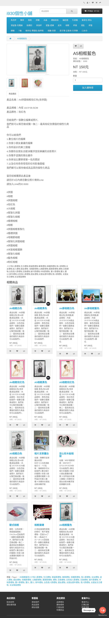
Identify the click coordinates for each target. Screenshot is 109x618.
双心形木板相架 (66, 455)
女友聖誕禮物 (15, 585)
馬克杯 (13, 20)
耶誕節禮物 (56, 577)
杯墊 (90, 25)
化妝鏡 (75, 20)
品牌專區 (60, 602)
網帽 (12, 31)
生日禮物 (47, 577)
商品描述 (12, 94)
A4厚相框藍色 (91, 308)
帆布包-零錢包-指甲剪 (35, 31)
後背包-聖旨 (87, 20)
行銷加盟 (60, 607)
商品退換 (35, 605)
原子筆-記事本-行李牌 (69, 31)
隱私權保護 (11, 605)
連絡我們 (35, 602)
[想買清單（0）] (93, 3)
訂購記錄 (85, 605)
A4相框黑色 (40, 308)
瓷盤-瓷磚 (50, 25)
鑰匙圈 (65, 20)
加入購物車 (87, 88)
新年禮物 (39, 582)
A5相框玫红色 (66, 382)
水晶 (45, 20)
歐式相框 (14, 525)
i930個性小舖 (19, 13)
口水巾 (84, 31)
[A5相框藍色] (38, 59)
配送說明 (10, 602)
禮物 (55, 580)
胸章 (22, 20)
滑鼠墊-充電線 (17, 25)
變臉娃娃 (55, 20)
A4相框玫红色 (16, 382)
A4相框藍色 (65, 525)
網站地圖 (35, 607)
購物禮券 (60, 605)
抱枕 (30, 20)
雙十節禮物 (19, 582)
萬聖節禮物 (47, 580)
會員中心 (85, 602)
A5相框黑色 (40, 382)
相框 (67, 25)
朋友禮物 (17, 580)
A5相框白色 (15, 453)
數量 (75, 76)
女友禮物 (95, 577)
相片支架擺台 (41, 453)
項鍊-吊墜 (52, 31)
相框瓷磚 (39, 525)
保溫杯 (39, 25)
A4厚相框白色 (66, 308)
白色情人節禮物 (72, 580)
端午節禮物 (93, 580)
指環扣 (29, 25)
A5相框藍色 (22, 38)
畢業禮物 (66, 577)
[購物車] (96, 3)
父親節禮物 (36, 580)
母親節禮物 (75, 577)
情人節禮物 (85, 577)
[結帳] (100, 3)
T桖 (20, 31)
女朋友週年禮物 (72, 582)
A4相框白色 (15, 308)
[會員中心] (88, 3)
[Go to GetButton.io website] (102, 615)
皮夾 (60, 25)
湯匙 (83, 25)
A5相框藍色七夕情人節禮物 (31, 577)
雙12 (32, 582)
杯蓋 (75, 25)
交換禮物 (61, 580)
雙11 (27, 582)
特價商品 (60, 610)
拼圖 (37, 20)
